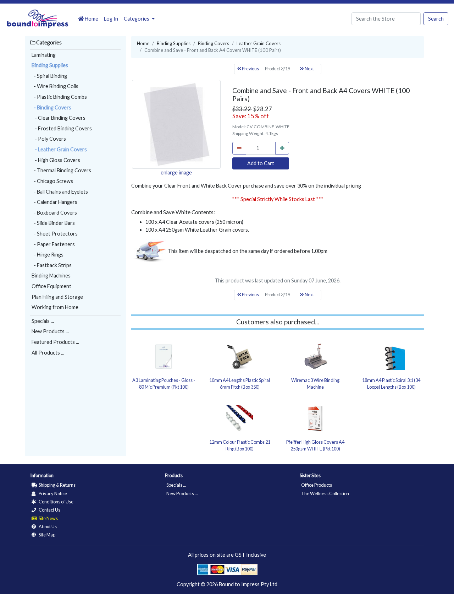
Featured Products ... (55, 342)
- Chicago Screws (52, 181)
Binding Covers (213, 43)
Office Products (316, 485)
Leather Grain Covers (259, 43)
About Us (47, 526)
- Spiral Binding (49, 76)
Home (91, 19)
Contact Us (49, 510)
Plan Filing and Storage (57, 297)
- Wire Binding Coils (55, 86)
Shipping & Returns (57, 485)
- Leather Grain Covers (59, 149)
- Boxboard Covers (54, 213)
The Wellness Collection (325, 493)
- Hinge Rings (47, 255)
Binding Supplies (50, 65)
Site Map (46, 535)
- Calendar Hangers (54, 202)
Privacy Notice (52, 493)
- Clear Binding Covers (58, 118)
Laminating (44, 55)
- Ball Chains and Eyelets (60, 192)
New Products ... (50, 331)
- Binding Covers (51, 107)
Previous (250, 68)
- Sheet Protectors (55, 234)
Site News (48, 518)
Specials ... (43, 321)
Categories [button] (137, 19)
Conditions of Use (55, 501)
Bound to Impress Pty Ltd (248, 584)
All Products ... (48, 353)
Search (436, 19)
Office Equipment (51, 286)
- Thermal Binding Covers (61, 170)
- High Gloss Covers (56, 160)
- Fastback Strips (52, 265)
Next (309, 68)
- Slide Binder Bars (53, 223)
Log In (111, 19)
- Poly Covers (49, 139)
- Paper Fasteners (53, 244)
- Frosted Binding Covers (62, 128)
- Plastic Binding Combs (59, 97)
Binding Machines (51, 275)
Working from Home (55, 307)
